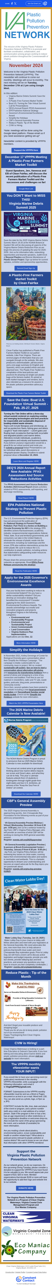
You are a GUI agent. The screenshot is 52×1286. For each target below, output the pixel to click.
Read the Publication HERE (26, 571)
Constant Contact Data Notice (36, 1272)
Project (28, 625)
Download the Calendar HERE (26, 794)
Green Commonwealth (22, 627)
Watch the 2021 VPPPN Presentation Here (26, 703)
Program (29, 620)
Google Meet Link (26, 189)
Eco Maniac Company (25, 1207)
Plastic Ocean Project (14, 260)
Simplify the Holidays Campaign (22, 660)
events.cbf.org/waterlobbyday (28, 967)
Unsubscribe (9, 1272)
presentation (33, 658)
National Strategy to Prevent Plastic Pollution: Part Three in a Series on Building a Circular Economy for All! (25, 525)
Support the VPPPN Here (26, 150)
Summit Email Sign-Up (26, 268)
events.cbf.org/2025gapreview (27, 840)
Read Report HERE (26, 498)
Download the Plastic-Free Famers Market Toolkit (26, 393)
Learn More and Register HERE (26, 461)
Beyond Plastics (14, 257)
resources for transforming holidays (25, 673)
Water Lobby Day (13, 938)
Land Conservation (20, 629)
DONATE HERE (26, 1188)
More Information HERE (26, 643)
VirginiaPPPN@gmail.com (18, 1087)
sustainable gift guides (14, 668)
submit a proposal (14, 448)
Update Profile (20, 1272)
